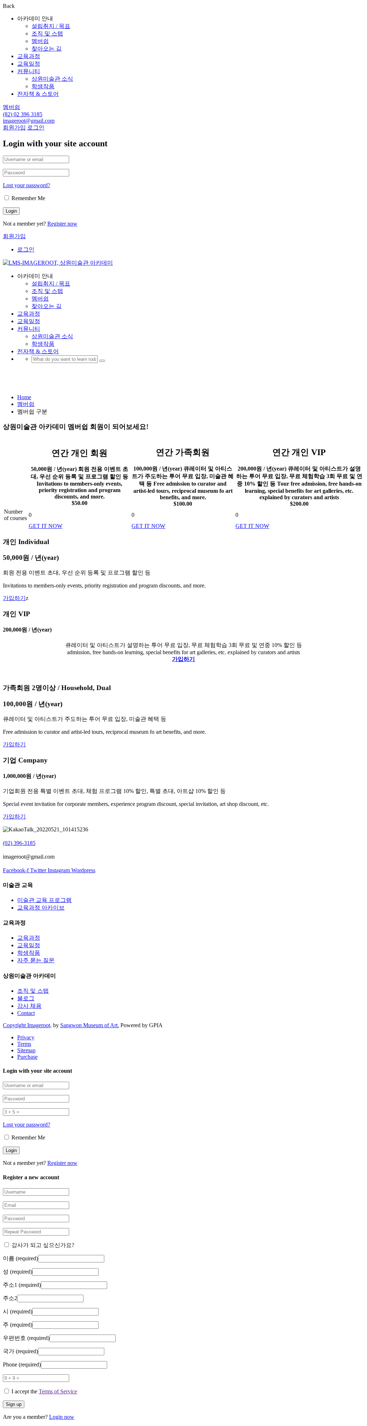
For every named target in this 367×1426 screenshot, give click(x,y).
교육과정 (28, 56)
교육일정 (28, 64)
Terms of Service (58, 1391)
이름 (20, 1258)
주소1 (22, 1285)
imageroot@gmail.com (28, 121)
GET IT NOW (45, 526)
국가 (20, 1351)
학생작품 (43, 86)
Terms (24, 1044)
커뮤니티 (28, 71)
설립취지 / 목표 (51, 26)
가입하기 (14, 598)
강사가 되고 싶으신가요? (42, 1245)
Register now (62, 224)
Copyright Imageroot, (27, 1025)
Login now (61, 1417)
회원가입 (14, 127)
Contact (26, 1013)
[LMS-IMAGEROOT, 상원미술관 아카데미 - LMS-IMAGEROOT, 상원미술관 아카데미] (58, 263)
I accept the (44, 1391)
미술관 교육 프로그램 (44, 900)
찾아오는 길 (47, 49)
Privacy (25, 1037)
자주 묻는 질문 (35, 960)
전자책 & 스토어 (38, 94)
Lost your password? (26, 185)
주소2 (10, 1298)
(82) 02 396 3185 (22, 114)
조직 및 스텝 (47, 33)
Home (24, 397)
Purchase (27, 1057)
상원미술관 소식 (52, 79)
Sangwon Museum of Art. (89, 1025)
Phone (22, 1364)
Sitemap (26, 1050)
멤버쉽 (40, 41)
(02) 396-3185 (19, 843)
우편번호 (26, 1338)
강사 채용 (29, 1006)
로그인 (35, 127)
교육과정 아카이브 (41, 908)
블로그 (25, 998)
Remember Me (27, 198)
